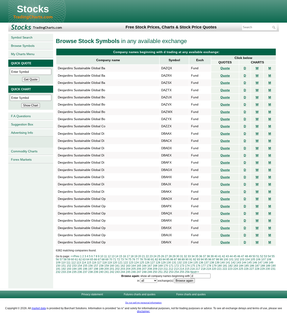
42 (223, 256)
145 (249, 262)
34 (193, 256)
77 (137, 259)
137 (206, 262)
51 (257, 256)
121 (120, 262)
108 (269, 259)
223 (230, 268)
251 (160, 272)
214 (181, 268)
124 (136, 262)
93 (198, 259)
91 (190, 259)
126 (147, 262)
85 (168, 259)
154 (79, 265)
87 (175, 259)
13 (113, 256)
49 (250, 256)
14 (116, 256)
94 (202, 259)
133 (185, 262)
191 (58, 268)
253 (171, 272)
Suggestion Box (22, 124)
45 (235, 256)
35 (196, 256)
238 (90, 272)
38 (208, 256)
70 (110, 259)
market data (39, 308)
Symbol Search (22, 37)
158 (101, 265)
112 (73, 262)
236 (79, 272)
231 (273, 268)
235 (74, 272)
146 (254, 262)
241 (106, 272)
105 (252, 259)
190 (273, 265)
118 (104, 262)
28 (170, 256)
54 (269, 256)
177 (203, 265)
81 (152, 259)
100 (226, 259)
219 (208, 268)
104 (247, 259)
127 (152, 262)
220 (214, 268)
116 (94, 262)
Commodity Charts (24, 151)
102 (236, 259)
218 (203, 268)
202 (117, 268)
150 (58, 265)
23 (151, 256)
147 (260, 262)
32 (185, 256)
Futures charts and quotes (139, 294)
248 (144, 272)
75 (129, 259)
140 (222, 262)
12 (109, 256)
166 (144, 265)
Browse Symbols (23, 45)
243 (117, 272)
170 (165, 265)
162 (122, 265)
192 (63, 268)
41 (219, 256)
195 (79, 268)
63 (84, 259)
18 (132, 256)
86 (171, 259)
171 (171, 265)
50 (254, 256)
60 (72, 259)
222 (224, 268)
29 (174, 256)
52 (261, 256)
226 (246, 268)
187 (257, 265)
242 (112, 272)
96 (209, 259)
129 (163, 262)
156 (90, 265)
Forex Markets (21, 159)
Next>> (194, 272)
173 (182, 265)
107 (263, 259)
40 (215, 256)
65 (91, 259)
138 (211, 262)
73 (122, 259)
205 (133, 268)
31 (181, 256)
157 (95, 265)
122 (125, 262)
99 (221, 259)
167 (149, 265)
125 (141, 262)
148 (265, 262)
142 (233, 262)
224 (235, 268)
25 (158, 256)
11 (105, 256)
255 (182, 272)
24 (155, 256)
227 (251, 268)
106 (258, 259)
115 (89, 262)
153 (74, 265)
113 (78, 262)
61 (76, 259)
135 (195, 262)
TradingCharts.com (33, 17)
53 (265, 256)
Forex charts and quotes (191, 294)
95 (206, 259)
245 (128, 272)
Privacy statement (92, 294)
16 (124, 256)
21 (143, 256)
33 (189, 256)
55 (273, 256)
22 (147, 256)
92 (194, 259)
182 (230, 265)
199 (101, 268)
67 (99, 259)
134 (190, 262)
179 (214, 265)
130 (168, 262)
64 (87, 259)
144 (244, 262)
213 (176, 268)
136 (201, 262)
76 (133, 259)
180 (219, 265)
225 (241, 268)
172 (176, 265)
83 (160, 259)
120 (115, 262)
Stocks (33, 8)
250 (155, 272)
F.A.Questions (21, 116)
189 (268, 265)
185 (246, 265)
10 (101, 256)
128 (158, 262)
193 (69, 268)
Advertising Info (22, 132)
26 (162, 256)
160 (112, 265)
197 (90, 268)
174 (187, 265)
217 (198, 268)
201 (112, 268)
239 (95, 272)
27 (166, 256)
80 (148, 259)
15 (120, 256)
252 (165, 272)
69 (107, 259)
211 (165, 268)
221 (219, 268)
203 (122, 268)
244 (122, 272)
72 (118, 259)
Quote (225, 68)
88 (179, 259)
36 (200, 256)
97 (213, 259)
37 (204, 256)
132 (179, 262)
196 (85, 268)
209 (155, 268)
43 (227, 256)
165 (139, 265)
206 (139, 268)
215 (187, 268)
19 (135, 256)
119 (109, 262)
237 (85, 272)
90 (187, 259)
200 (106, 268)
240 (101, 272)
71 (114, 259)
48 (246, 256)
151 (63, 265)
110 (63, 262)
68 (103, 259)
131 (174, 262)
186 (252, 265)
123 (131, 262)
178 (209, 265)
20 (139, 256)
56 (57, 259)
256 (187, 272)
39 (212, 256)
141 (228, 262)
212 (171, 268)
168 (155, 265)
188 (262, 265)
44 (231, 256)
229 (262, 268)
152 (69, 265)
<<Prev (75, 256)
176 (198, 265)
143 (238, 262)
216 (192, 268)
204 (128, 268)
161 (117, 265)
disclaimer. (143, 311)
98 (217, 259)
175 (192, 265)
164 (133, 265)
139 (217, 262)
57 (61, 259)
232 (58, 272)
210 (160, 268)
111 (68, 262)
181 (225, 265)
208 (149, 268)
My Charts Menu (23, 54)
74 (126, 259)
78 (141, 259)
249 (149, 272)
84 (164, 259)
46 (238, 256)
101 (231, 259)
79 (145, 259)
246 (133, 272)
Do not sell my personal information (143, 302)
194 (74, 268)
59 (68, 259)
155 (85, 265)
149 (271, 262)
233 (63, 272)
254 (176, 272)
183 (235, 265)
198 (95, 268)
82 (156, 259)
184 (241, 265)
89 (183, 259)
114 (84, 262)
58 (65, 259)
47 (242, 256)
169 (160, 265)
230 (267, 268)
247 (139, 272)
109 (58, 262)
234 (69, 272)
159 (106, 265)
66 (95, 259)
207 (144, 268)
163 (128, 265)
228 (257, 268)
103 (242, 259)
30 (177, 256)
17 (128, 256)
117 (99, 262)
